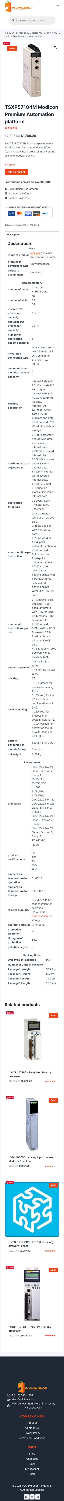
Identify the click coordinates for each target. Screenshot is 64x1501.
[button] (55, 47)
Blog (32, 1473)
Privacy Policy (32, 1432)
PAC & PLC (34, 225)
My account (32, 1468)
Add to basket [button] (32, 1090)
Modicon (35, 253)
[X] (32, 1497)
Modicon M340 (22, 225)
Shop (32, 1453)
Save (7, 44)
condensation (40, 916)
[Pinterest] (37, 1497)
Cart (32, 1463)
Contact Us (32, 1427)
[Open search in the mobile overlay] (32, 20)
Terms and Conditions (32, 1438)
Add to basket (16, 171)
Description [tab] (13, 234)
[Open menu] (57, 6)
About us (32, 1422)
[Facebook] (26, 1497)
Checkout (32, 1458)
